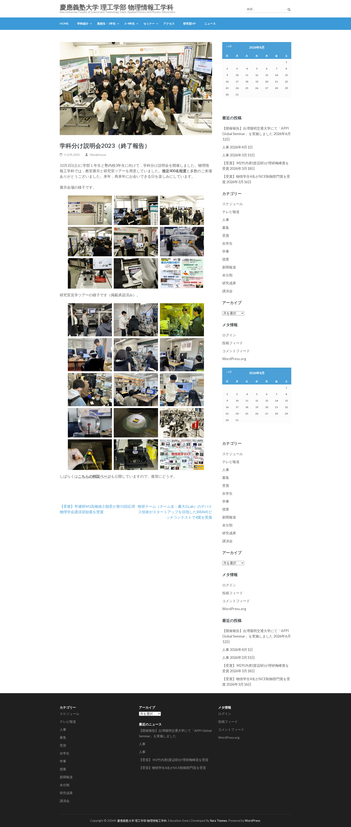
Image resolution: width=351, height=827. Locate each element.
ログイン (229, 335)
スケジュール (232, 204)
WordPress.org (234, 359)
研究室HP (189, 23)
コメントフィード (236, 351)
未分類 (227, 275)
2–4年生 (129, 23)
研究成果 (229, 283)
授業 (225, 259)
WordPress (252, 820)
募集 (225, 227)
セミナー (149, 23)
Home (64, 23)
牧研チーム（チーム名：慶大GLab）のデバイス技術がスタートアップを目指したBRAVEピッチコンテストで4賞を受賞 (175, 512)
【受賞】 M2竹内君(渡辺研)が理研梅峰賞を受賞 (173, 760)
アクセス (169, 23)
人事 (225, 147)
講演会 (227, 291)
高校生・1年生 (106, 23)
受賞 (225, 235)
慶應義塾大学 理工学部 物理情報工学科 (116, 7)
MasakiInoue (98, 154)
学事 (225, 251)
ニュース (210, 23)
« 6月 (229, 46)
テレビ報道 (230, 212)
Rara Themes (218, 820)
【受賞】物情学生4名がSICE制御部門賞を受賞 (172, 768)
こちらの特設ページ (94, 476)
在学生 (227, 243)
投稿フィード (232, 343)
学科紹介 (83, 23)
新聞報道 (229, 267)
